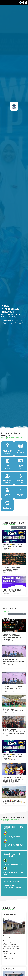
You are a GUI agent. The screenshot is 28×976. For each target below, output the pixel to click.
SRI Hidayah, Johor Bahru (13, 837)
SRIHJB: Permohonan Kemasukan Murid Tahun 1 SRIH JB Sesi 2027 (13, 569)
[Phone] (23, 2)
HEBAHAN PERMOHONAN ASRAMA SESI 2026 (12, 591)
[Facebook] (20, 2)
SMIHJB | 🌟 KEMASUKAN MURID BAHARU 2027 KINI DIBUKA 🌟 (12, 546)
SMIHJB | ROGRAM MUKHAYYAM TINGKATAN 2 (13, 710)
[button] (2, 2)
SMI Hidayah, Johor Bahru (13, 864)
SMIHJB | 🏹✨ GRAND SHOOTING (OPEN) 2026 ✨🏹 (14, 801)
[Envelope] (26, 2)
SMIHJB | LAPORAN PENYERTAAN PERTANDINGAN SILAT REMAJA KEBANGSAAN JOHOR (14, 732)
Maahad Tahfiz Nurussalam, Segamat (12, 886)
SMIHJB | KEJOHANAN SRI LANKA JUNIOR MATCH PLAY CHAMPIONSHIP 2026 (13, 779)
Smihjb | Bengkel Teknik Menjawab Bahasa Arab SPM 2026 (13, 661)
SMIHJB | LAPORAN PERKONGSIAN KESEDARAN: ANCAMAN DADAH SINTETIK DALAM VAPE (12, 636)
